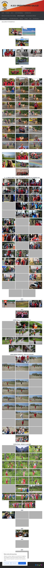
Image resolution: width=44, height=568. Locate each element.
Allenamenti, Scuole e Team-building (9, 15)
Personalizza (7, 563)
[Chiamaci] (39, 565)
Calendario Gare (28, 12)
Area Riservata (35, 18)
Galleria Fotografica (21, 15)
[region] (15, 559)
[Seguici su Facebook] (36, 565)
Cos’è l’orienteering (18, 12)
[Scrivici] (37, 565)
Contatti (26, 18)
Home (3, 12)
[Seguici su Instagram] (41, 565)
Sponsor (21, 18)
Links (30, 18)
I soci (12, 12)
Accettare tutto (22, 563)
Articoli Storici (4, 18)
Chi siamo (7, 12)
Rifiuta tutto (14, 563)
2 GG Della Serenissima (13, 18)
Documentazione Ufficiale (31, 15)
